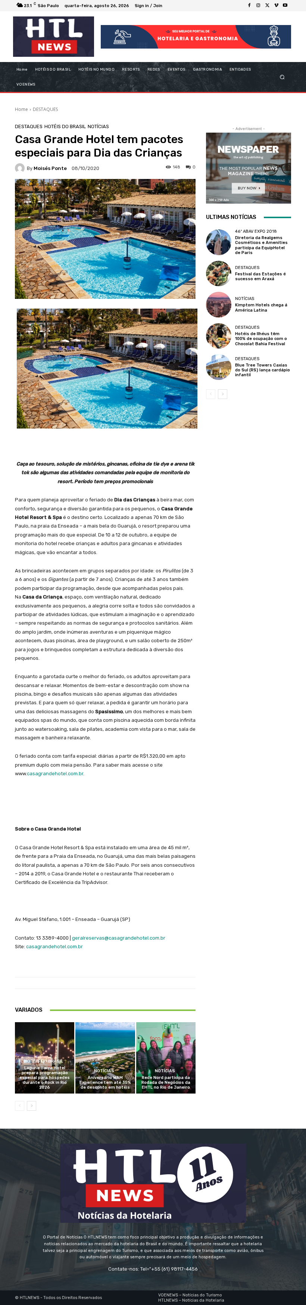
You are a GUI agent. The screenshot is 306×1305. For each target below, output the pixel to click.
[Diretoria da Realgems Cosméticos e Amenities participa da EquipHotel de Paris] (218, 242)
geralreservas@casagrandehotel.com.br (118, 938)
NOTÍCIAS (98, 126)
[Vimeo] (276, 5)
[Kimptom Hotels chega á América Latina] (218, 304)
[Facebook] (249, 5)
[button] (282, 77)
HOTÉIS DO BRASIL (65, 126)
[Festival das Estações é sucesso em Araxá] (218, 273)
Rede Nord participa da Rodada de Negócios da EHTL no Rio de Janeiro (165, 1082)
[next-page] (31, 1106)
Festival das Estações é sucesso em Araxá (260, 276)
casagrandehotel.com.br (55, 773)
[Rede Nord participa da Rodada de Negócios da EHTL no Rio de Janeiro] (166, 1058)
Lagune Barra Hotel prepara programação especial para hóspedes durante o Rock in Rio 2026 (44, 1078)
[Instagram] (258, 5)
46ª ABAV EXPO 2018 (256, 231)
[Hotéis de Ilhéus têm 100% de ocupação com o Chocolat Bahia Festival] (218, 336)
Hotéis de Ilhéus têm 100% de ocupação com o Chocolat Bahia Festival (261, 338)
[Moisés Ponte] (21, 168)
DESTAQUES (45, 109)
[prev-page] (19, 1106)
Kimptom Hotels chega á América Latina (261, 307)
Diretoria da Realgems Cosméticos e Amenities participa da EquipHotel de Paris (261, 245)
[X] (267, 5)
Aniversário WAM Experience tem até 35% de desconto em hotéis (105, 1082)
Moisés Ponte (50, 168)
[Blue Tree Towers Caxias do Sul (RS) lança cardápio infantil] (218, 367)
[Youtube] (285, 5)
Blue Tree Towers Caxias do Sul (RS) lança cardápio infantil (262, 370)
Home (21, 109)
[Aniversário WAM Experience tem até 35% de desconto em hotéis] (105, 1058)
